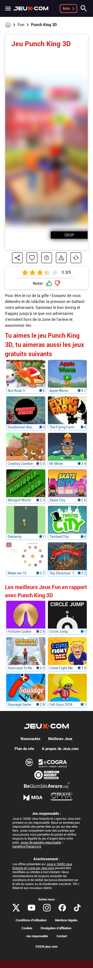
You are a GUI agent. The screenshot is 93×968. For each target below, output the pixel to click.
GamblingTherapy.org (26, 846)
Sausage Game (19, 705)
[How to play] (47, 258)
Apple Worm (58, 391)
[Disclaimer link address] (53, 763)
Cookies (27, 928)
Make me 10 (17, 573)
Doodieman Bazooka (22, 427)
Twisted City (59, 537)
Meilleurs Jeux (60, 739)
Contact (62, 936)
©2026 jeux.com (46, 946)
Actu (66, 8)
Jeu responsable (37, 936)
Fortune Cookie (19, 631)
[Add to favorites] (32, 258)
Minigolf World (19, 500)
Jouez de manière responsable (40, 842)
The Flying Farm (61, 427)
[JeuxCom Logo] (31, 8)
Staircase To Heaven (22, 668)
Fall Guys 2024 (60, 705)
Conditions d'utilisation (31, 920)
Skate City (57, 500)
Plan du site (24, 748)
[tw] (16, 907)
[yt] (31, 908)
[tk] (77, 907)
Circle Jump (58, 631)
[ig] (47, 907)
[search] (84, 8)
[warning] (61, 258)
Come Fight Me (61, 668)
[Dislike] (58, 284)
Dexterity (15, 537)
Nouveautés (30, 739)
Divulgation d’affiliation (56, 928)
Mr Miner (56, 464)
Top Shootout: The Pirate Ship (63, 573)
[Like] (49, 284)
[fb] (62, 907)
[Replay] (76, 258)
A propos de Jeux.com (60, 748)
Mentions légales (66, 920)
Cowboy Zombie (20, 464)
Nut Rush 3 (16, 391)
